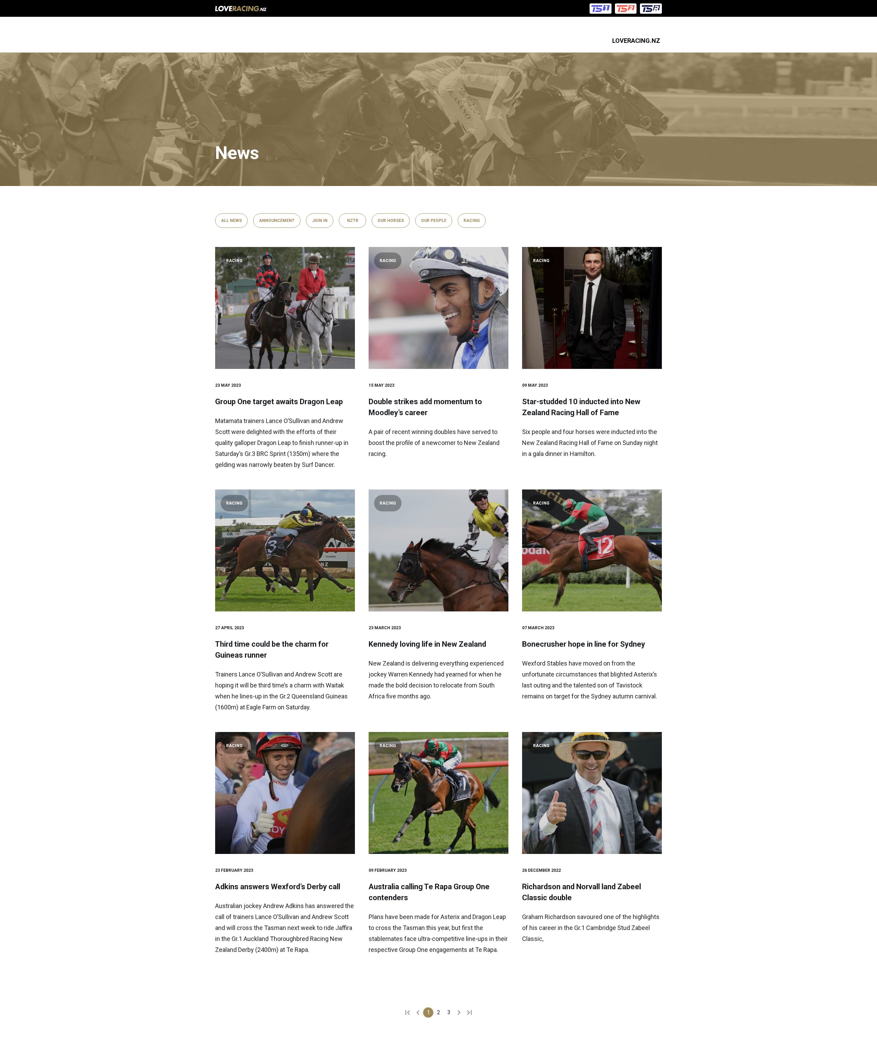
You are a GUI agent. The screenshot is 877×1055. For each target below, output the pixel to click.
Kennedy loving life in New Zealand (427, 644)
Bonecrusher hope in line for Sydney (583, 644)
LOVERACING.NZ (636, 40)
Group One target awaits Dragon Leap (279, 401)
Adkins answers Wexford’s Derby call (277, 886)
